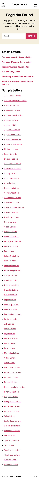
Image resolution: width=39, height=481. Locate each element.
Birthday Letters (11, 149)
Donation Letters (11, 236)
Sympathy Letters (11, 440)
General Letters (10, 275)
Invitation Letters (11, 319)
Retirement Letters (12, 406)
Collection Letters (11, 188)
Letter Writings (10, 343)
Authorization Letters (13, 144)
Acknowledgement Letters (15, 101)
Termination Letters (12, 450)
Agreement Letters (12, 110)
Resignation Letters (12, 401)
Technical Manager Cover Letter (16, 62)
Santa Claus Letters (12, 421)
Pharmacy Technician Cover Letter (17, 76)
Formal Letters (10, 261)
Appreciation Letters (12, 139)
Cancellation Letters (12, 164)
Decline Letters (10, 232)
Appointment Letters (12, 135)
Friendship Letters (11, 266)
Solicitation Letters (12, 431)
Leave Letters (10, 329)
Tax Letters (9, 445)
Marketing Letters (11, 353)
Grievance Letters (11, 285)
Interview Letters (11, 309)
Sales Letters (9, 416)
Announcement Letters (13, 115)
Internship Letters (11, 304)
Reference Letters (11, 392)
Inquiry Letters (10, 300)
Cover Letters (10, 222)
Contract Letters (11, 212)
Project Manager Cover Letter (15, 67)
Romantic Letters (11, 411)
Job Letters (9, 324)
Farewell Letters (11, 246)
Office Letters (10, 358)
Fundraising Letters (12, 270)
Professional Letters (12, 372)
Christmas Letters (11, 178)
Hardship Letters (11, 290)
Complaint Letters (11, 193)
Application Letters (12, 130)
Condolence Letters (12, 198)
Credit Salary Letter (11, 72)
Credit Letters (10, 227)
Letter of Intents (11, 338)
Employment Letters (12, 241)
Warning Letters (10, 460)
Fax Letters (9, 251)
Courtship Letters (11, 217)
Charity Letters (10, 173)
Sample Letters (19, 4)
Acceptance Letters (12, 96)
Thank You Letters (12, 455)
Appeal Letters (10, 125)
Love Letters (9, 348)
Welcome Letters (11, 465)
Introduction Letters (12, 314)
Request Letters (11, 397)
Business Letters (11, 159)
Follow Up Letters (11, 256)
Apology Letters (11, 120)
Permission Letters (12, 367)
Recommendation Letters (14, 387)
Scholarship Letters (12, 426)
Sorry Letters (9, 435)
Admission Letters (11, 105)
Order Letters (9, 363)
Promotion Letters (11, 377)
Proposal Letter (10, 382)
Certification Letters (12, 168)
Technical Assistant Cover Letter (17, 57)
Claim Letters (9, 183)
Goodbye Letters (11, 280)
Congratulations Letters (14, 207)
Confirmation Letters (12, 202)
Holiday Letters (10, 295)
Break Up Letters (11, 154)
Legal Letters (9, 334)
